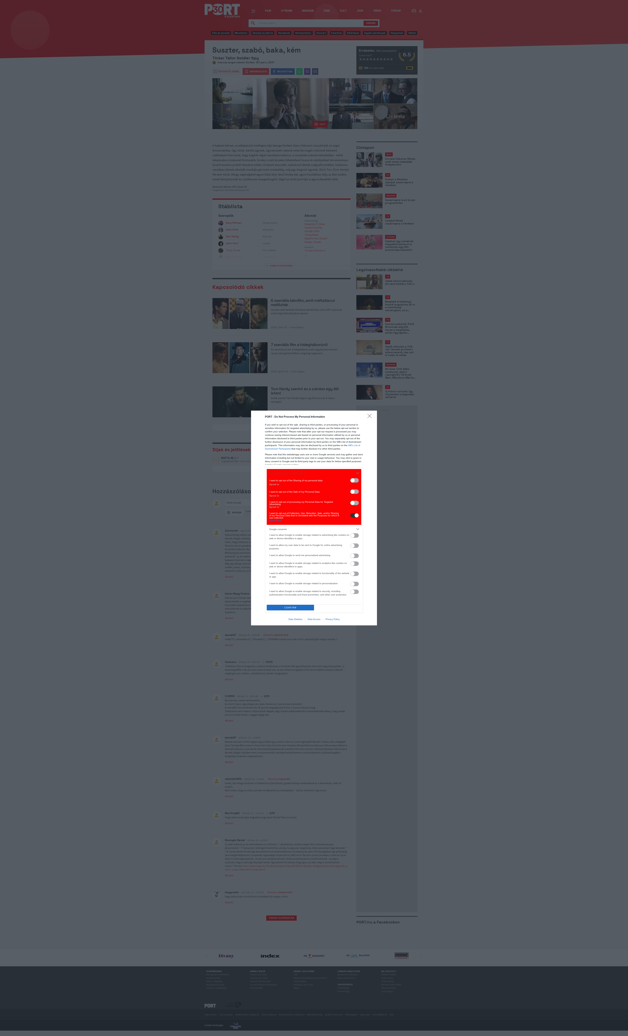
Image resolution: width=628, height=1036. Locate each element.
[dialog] (314, 518)
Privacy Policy (332, 619)
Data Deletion (295, 619)
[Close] (370, 417)
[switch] (354, 480)
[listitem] (314, 473)
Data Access (314, 619)
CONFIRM (290, 607)
